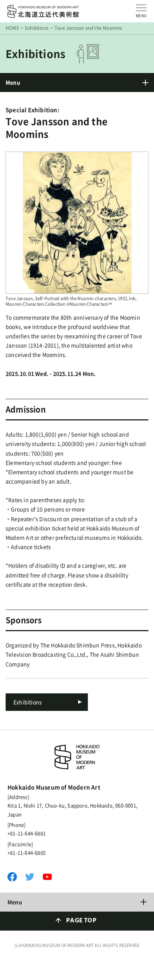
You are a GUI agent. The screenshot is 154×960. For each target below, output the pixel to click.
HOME (12, 28)
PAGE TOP (81, 921)
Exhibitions (37, 28)
